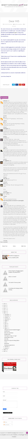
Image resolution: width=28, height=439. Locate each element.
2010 (4, 311)
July (5, 322)
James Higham (6, 192)
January (6, 348)
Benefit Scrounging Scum (13, 432)
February (7, 346)
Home (14, 246)
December (7, 314)
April (6, 326)
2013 (4, 306)
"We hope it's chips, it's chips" (10, 335)
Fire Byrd (5, 137)
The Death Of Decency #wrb (15, 282)
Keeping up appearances (9, 345)
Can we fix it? (7, 331)
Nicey (4, 183)
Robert (4, 204)
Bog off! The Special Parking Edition (11, 340)
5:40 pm (5, 147)
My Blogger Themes (23, 434)
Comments (6, 424)
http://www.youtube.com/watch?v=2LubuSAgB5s (13, 200)
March (6, 328)
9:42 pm (5, 177)
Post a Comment (4, 242)
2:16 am (5, 202)
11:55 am (5, 240)
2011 (4, 309)
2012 (4, 308)
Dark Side (5, 178)
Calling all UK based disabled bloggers (12, 329)
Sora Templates (14, 434)
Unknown (5, 100)
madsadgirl (5, 128)
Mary (4, 148)
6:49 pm (5, 159)
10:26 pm (5, 182)
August (6, 320)
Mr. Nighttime (6, 160)
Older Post (23, 246)
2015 (4, 303)
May (6, 325)
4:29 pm (5, 136)
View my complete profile (13, 257)
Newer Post (4, 246)
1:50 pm (5, 196)
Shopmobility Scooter (8, 337)
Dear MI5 (6, 339)
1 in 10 (5, 342)
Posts (5, 422)
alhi (4, 117)
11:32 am (5, 191)
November (7, 316)
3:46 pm (5, 120)
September (7, 319)
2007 (4, 351)
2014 (4, 305)
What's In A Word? (12, 276)
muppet (15, 32)
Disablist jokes (7, 334)
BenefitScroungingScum (14, 255)
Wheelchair (6, 343)
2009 (4, 312)
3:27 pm (5, 115)
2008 (4, 349)
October (6, 317)
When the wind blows (8, 332)
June (6, 323)
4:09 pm (5, 127)
